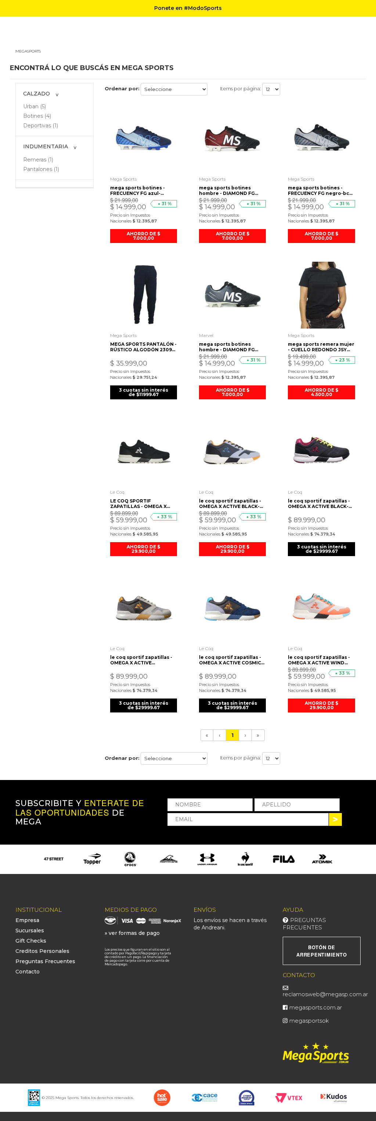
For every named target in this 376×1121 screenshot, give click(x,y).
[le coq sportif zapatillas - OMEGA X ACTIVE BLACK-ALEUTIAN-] (232, 451)
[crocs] (130, 859)
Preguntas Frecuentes (45, 961)
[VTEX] (289, 1097)
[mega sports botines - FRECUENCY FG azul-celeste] (143, 138)
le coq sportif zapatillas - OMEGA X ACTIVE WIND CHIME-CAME (319, 659)
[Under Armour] (207, 859)
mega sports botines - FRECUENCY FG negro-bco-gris (321, 190)
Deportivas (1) (40, 125)
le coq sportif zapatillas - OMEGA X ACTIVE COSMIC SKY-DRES (230, 659)
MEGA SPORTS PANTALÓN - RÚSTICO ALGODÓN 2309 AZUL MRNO (143, 346)
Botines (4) (37, 116)
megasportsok (309, 1020)
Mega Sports (123, 179)
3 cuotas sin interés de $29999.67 (321, 549)
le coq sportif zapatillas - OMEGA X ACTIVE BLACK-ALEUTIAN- (230, 503)
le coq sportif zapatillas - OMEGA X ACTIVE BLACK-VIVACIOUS (319, 503)
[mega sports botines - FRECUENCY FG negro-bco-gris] (321, 138)
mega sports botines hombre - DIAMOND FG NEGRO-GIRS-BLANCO (227, 346)
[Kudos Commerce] (334, 1097)
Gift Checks (30, 940)
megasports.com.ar (315, 1007)
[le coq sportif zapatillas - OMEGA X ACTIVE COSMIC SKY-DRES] (232, 608)
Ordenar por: (122, 88)
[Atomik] (322, 859)
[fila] (284, 859)
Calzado (36, 93)
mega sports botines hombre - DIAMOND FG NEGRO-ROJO (227, 190)
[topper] (92, 859)
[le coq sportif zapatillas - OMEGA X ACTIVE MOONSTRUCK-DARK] (143, 608)
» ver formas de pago (132, 933)
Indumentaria (45, 146)
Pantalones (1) (41, 169)
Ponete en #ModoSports (188, 8)
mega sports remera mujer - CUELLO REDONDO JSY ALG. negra (321, 346)
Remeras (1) (38, 159)
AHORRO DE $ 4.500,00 (321, 392)
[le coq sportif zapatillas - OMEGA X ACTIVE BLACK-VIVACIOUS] (321, 451)
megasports (28, 51)
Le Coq (117, 492)
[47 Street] (53, 859)
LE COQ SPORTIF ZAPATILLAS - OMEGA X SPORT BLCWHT (138, 503)
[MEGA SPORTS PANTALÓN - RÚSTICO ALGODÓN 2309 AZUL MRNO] (143, 295)
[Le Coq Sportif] (245, 859)
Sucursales (29, 930)
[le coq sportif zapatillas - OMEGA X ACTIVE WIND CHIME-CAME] (321, 608)
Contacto (27, 971)
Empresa (27, 920)
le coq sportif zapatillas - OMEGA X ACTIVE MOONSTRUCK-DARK (141, 659)
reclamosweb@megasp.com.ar (325, 994)
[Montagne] (169, 859)
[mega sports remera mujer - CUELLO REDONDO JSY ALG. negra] (321, 295)
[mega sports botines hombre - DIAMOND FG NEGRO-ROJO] (232, 138)
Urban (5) (34, 106)
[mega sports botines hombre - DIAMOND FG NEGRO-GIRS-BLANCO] (232, 295)
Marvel (206, 335)
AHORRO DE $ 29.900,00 (143, 549)
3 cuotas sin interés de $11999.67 (143, 392)
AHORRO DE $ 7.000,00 (143, 236)
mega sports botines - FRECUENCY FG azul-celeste (137, 190)
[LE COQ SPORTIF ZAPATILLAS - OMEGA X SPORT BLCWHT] (143, 451)
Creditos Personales (42, 951)
